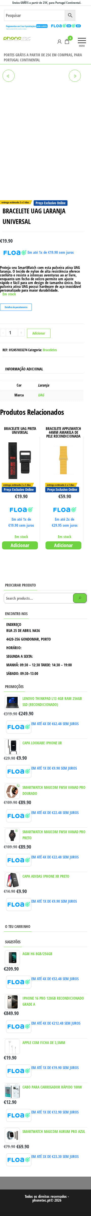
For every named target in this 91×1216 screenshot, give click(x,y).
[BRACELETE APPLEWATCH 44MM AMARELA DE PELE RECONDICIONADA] (9, 76)
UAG (41, 394)
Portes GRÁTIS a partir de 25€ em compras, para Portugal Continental (43, 57)
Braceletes (50, 349)
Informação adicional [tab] (24, 368)
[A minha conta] (59, 41)
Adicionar (38, 333)
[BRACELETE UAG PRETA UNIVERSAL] (75, 76)
